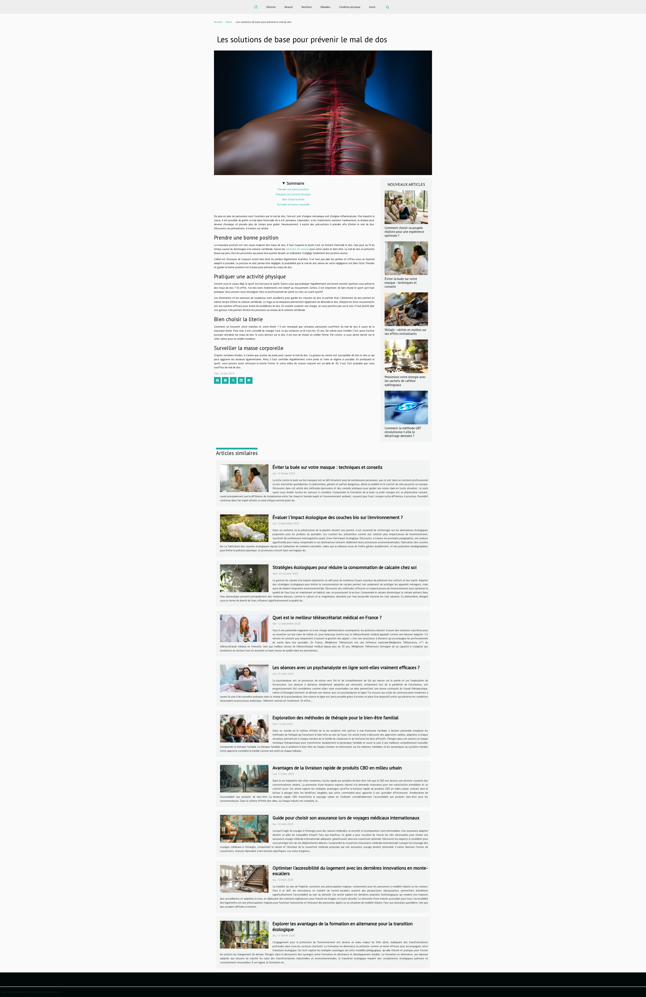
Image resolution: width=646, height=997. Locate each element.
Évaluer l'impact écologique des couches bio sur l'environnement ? (338, 517)
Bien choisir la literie (293, 199)
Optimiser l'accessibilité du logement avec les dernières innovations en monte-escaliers (350, 871)
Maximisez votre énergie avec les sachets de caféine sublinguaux (405, 381)
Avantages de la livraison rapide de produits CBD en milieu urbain (337, 768)
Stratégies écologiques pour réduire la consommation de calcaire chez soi (345, 567)
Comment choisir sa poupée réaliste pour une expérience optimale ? (404, 232)
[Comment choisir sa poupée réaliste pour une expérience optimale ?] (406, 207)
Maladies (325, 7)
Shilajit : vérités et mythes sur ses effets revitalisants (405, 332)
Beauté (288, 7)
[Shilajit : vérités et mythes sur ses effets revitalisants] (406, 309)
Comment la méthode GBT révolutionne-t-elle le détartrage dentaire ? (403, 432)
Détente (271, 7)
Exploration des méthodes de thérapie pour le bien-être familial (336, 717)
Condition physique (349, 7)
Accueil (218, 22)
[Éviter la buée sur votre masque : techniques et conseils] (406, 258)
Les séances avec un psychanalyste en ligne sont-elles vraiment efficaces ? (346, 667)
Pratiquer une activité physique (293, 194)
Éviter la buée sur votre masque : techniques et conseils (401, 283)
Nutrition (306, 7)
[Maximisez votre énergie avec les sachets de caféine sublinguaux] (406, 356)
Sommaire (295, 183)
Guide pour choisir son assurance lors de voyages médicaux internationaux (346, 818)
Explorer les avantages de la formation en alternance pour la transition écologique (343, 926)
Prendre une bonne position (293, 189)
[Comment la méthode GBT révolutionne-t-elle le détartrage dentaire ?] (406, 407)
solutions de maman (297, 249)
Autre (372, 7)
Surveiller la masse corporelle (293, 204)
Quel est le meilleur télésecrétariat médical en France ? (327, 617)
